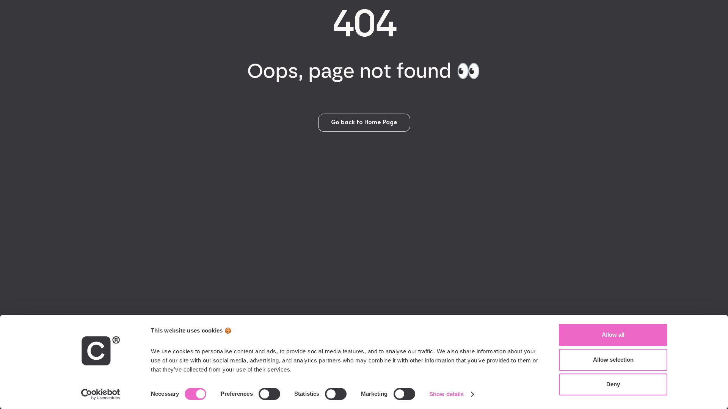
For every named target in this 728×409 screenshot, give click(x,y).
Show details (446, 394)
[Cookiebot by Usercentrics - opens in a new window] (100, 394)
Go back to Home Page (364, 123)
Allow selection (613, 359)
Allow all (613, 334)
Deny (613, 384)
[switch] (269, 394)
